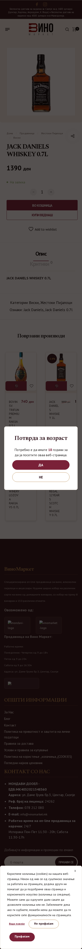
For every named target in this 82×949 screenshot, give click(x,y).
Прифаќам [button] (22, 936)
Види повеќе (17, 923)
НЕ (41, 477)
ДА (40, 465)
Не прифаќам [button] (43, 924)
